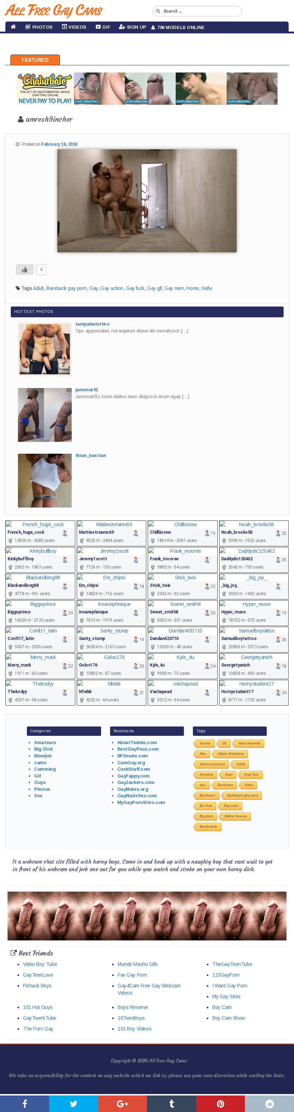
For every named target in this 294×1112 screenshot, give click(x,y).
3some (205, 743)
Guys (40, 782)
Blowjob (42, 755)
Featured (35, 60)
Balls (249, 785)
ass (203, 785)
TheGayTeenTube (232, 964)
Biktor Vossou (236, 816)
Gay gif (154, 288)
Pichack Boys (37, 986)
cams (40, 762)
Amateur (206, 774)
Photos (42, 789)
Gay (93, 288)
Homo (192, 288)
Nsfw (206, 288)
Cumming (45, 769)
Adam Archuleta (231, 754)
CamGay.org (131, 762)
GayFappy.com (133, 776)
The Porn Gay (38, 1029)
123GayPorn (226, 975)
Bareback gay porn (66, 288)
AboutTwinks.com (137, 742)
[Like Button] (25, 269)
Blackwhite (209, 826)
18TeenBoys (131, 1018)
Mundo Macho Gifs (137, 964)
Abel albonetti (249, 743)
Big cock (231, 806)
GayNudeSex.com (137, 795)
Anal (228, 774)
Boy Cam (222, 1007)
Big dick (206, 816)
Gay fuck (135, 288)
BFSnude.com (132, 755)
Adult (38, 288)
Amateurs (45, 742)
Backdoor (225, 785)
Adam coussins (212, 764)
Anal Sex (251, 774)
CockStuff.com (134, 769)
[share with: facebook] (24, 1103)
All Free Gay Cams (53, 10)
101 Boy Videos (134, 1029)
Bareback (207, 795)
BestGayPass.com (138, 749)
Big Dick (43, 749)
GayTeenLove (38, 975)
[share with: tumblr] (171, 1103)
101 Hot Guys (38, 1007)
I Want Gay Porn (229, 986)
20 (225, 743)
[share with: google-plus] (122, 1103)
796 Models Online (180, 27)
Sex (38, 795)
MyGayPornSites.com (141, 802)
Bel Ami (206, 806)
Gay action (111, 288)
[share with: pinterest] (220, 1103)
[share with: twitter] (73, 1103)
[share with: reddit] (269, 1103)
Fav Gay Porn (132, 975)
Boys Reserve (133, 1007)
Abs (203, 754)
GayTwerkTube (39, 1018)
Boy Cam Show (228, 1018)
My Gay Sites (226, 996)
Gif (37, 776)
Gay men (174, 288)
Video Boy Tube (40, 964)
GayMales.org (132, 789)
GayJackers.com (136, 782)
